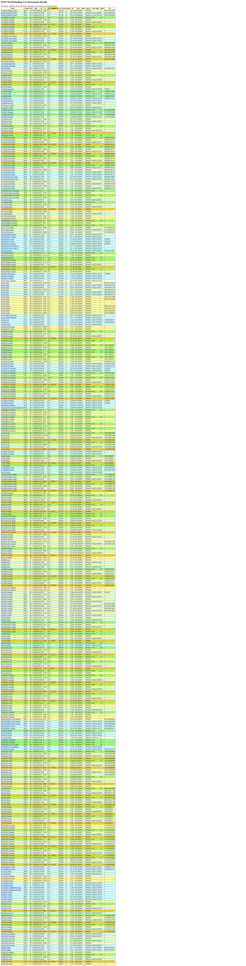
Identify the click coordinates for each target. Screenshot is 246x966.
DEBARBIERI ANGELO (9, 220)
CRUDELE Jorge (6, 119)
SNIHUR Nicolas (6, 892)
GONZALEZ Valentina (8, 373)
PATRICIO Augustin (7, 675)
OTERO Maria (5, 634)
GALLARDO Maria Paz (9, 315)
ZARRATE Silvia (6, 954)
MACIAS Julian (6, 504)
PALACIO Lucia (6, 647)
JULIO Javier (5, 433)
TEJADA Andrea (6, 901)
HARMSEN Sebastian (8, 405)
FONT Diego (5, 297)
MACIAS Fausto (6, 495)
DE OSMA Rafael (6, 202)
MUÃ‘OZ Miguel (6, 548)
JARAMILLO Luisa (7, 421)
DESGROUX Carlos (7, 239)
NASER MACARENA (8, 587)
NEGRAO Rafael (6, 604)
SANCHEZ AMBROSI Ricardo (11, 887)
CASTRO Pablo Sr (7, 100)
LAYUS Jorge (5, 472)
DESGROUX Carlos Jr (8, 244)
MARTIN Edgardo (7, 534)
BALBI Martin (5, 68)
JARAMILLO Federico (8, 410)
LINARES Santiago (7, 493)
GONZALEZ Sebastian (8, 368)
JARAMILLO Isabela (8, 417)
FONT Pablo (5, 301)
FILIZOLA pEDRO (7, 276)
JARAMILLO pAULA (8, 424)
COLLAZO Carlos (7, 107)
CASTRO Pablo (6, 91)
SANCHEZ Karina (7, 881)
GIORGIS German (7, 331)
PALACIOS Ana (6, 661)
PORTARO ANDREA (8, 740)
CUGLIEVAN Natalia (8, 181)
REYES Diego (5, 788)
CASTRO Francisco (7, 89)
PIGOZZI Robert (6, 731)
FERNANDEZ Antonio (8, 260)
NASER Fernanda (6, 569)
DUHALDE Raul (6, 250)
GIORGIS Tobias (6, 352)
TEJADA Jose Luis (7, 913)
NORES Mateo (6, 617)
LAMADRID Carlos (7, 467)
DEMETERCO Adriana (8, 234)
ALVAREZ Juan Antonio (9, 36)
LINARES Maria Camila (9, 474)
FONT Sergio (5, 310)
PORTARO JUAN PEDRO (9, 744)
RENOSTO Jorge (6, 751)
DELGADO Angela (7, 227)
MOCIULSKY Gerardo (8, 541)
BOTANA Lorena (6, 70)
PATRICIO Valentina (7, 712)
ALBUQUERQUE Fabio (9, 10)
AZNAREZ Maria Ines (8, 64)
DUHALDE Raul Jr (7, 253)
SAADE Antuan (6, 871)
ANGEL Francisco (7, 43)
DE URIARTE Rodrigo (8, 216)
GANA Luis (5, 320)
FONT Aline (5, 283)
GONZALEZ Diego (7, 361)
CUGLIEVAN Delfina (8, 137)
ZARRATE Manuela (7, 952)
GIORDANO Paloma (8, 327)
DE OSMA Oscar (6, 200)
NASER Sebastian (7, 592)
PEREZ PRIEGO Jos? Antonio (10, 719)
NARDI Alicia (5, 560)
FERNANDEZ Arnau (8, 274)
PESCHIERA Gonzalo (8, 726)
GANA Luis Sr (6, 324)
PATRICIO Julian (6, 707)
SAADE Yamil (5, 874)
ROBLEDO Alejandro (8, 825)
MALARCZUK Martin (8, 516)
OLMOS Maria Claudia (8, 622)
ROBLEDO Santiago (7, 830)
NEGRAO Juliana (6, 594)
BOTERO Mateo (6, 75)
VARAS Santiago (6, 915)
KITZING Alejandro (7, 451)
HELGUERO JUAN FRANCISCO (12, 407)
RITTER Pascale (6, 807)
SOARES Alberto (6, 897)
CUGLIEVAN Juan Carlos (9, 177)
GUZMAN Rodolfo (7, 400)
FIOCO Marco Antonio (8, 280)
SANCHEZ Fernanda (8, 876)
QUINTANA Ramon (7, 749)
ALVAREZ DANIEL (8, 17)
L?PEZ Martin (5, 456)
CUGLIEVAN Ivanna (8, 170)
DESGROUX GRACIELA (9, 246)
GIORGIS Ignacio (6, 345)
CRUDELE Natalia (7, 126)
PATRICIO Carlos (6, 694)
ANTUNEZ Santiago (7, 61)
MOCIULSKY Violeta (8, 546)
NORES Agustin (6, 613)
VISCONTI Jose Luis (8, 938)
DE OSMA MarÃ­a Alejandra (10, 190)
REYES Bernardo (6, 777)
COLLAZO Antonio (7, 105)
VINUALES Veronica (8, 934)
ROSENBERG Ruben (8, 867)
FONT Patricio (5, 306)
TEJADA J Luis (6, 904)
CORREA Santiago (7, 110)
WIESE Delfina (6, 947)
